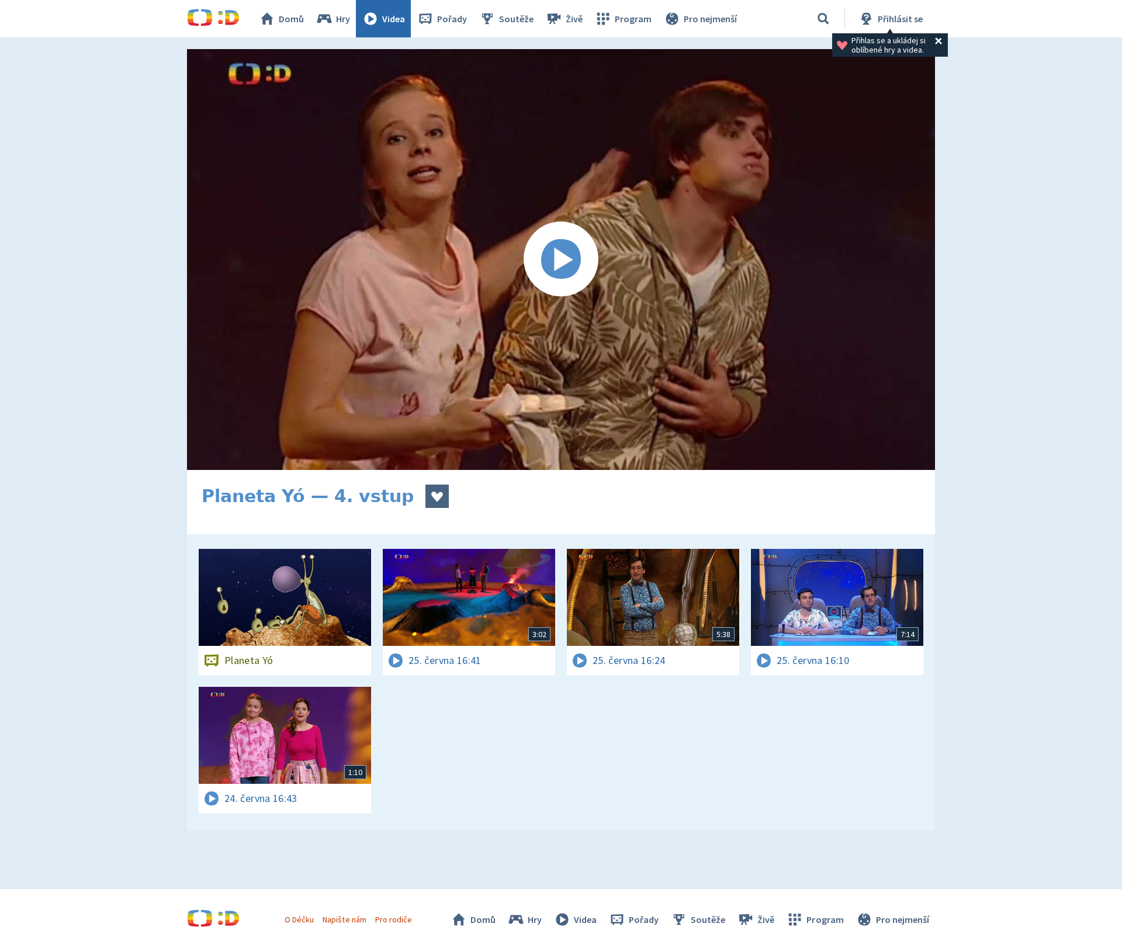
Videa (393, 19)
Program (633, 19)
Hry (343, 19)
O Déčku (299, 919)
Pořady (452, 19)
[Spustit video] (561, 259)
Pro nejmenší (710, 19)
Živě (574, 19)
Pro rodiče (393, 919)
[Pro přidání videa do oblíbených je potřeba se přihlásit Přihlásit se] (437, 496)
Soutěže (516, 19)
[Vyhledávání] (823, 18)
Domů (291, 19)
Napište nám (344, 919)
